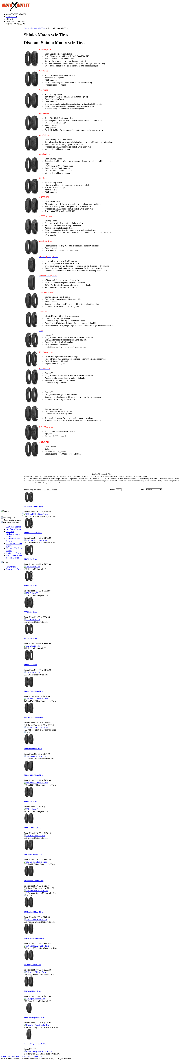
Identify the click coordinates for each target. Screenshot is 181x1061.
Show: (112, 489)
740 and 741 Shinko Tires (33, 691)
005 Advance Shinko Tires (33, 881)
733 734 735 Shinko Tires (33, 718)
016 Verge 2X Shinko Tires (34, 938)
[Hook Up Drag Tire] (31, 272)
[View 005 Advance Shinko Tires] (36, 890)
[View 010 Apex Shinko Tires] (34, 999)
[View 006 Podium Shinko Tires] (35, 919)
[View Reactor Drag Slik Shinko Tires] (38, 1051)
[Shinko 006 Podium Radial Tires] (31, 172)
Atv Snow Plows (13, 529)
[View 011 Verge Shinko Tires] (35, 972)
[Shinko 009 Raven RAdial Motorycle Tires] (31, 193)
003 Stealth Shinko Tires (33, 854)
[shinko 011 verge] (31, 108)
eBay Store (11, 567)
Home (26, 28)
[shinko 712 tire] (31, 402)
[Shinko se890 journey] (31, 234)
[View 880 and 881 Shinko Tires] (36, 783)
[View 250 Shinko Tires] (32, 567)
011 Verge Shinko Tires (32, 965)
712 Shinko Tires (30, 638)
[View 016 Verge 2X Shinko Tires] (36, 946)
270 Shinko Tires (30, 585)
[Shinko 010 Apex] (31, 86)
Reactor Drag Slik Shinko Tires (35, 1044)
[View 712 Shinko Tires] (32, 646)
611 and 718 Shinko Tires (33, 506)
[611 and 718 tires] (31, 384)
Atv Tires (10, 531)
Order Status (26, 1056)
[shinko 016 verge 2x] (31, 66)
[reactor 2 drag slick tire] (31, 290)
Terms (10, 1056)
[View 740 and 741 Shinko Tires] (36, 699)
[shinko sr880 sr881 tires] (31, 213)
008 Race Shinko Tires (32, 828)
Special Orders (12, 558)
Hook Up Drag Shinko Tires (34, 1017)
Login (16, 1056)
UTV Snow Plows (14, 555)
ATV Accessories (13, 527)
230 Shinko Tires (30, 665)
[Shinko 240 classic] (31, 327)
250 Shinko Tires (30, 559)
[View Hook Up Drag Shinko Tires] (37, 1025)
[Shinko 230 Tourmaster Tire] (31, 308)
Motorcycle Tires (13, 553)
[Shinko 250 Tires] (31, 347)
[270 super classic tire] (31, 366)
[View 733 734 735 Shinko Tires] (36, 727)
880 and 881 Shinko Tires (33, 775)
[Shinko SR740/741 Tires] (31, 456)
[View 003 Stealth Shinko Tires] (35, 862)
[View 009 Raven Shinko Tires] (35, 756)
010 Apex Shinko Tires (32, 991)
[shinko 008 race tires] (31, 254)
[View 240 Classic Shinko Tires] (35, 540)
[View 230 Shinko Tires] (32, 672)
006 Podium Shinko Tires (33, 912)
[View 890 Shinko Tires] (32, 809)
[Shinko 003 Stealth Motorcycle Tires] (31, 130)
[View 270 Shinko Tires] (32, 593)
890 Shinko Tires (30, 801)
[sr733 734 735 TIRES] (31, 440)
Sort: (143, 489)
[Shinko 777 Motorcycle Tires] (31, 421)
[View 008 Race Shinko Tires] (34, 835)
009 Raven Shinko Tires (33, 749)
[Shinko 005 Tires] (31, 151)
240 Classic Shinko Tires (33, 533)
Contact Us (37, 1056)
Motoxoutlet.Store (13, 569)
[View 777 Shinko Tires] (32, 619)
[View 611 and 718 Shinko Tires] (36, 514)
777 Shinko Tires (30, 612)
